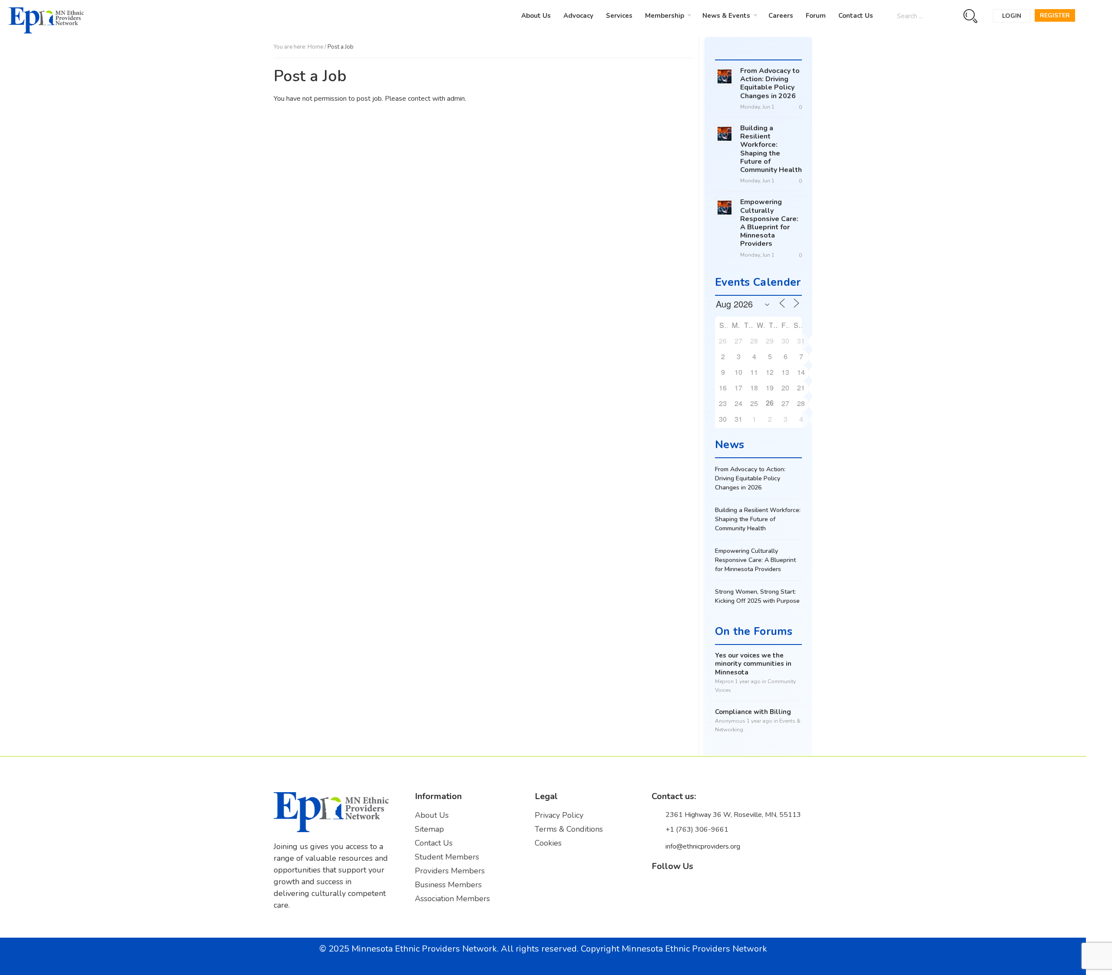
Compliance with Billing (753, 712)
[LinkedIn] (696, 891)
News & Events (726, 15)
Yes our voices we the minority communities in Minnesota (753, 664)
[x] (678, 891)
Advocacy (578, 15)
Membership (664, 15)
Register (1055, 15)
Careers (780, 15)
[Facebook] (660, 891)
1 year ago (748, 681)
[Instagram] (714, 891)
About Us (536, 15)
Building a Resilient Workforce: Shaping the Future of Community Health (771, 149)
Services (619, 15)
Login (1011, 16)
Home (315, 47)
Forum (816, 15)
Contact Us (855, 15)
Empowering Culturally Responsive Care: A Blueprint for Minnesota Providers (769, 222)
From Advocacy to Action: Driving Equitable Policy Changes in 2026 (770, 83)
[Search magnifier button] (970, 16)
